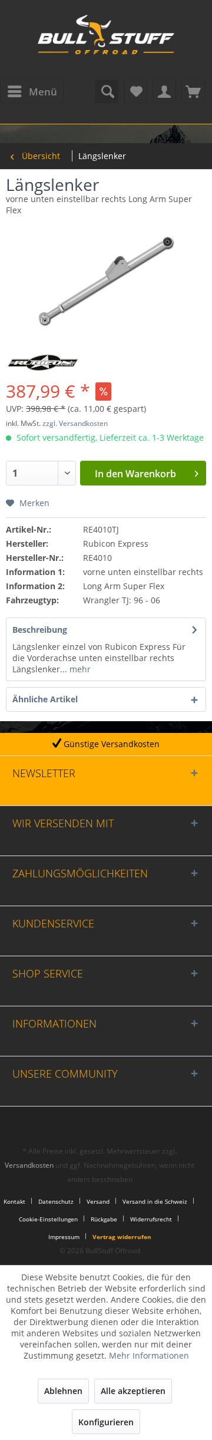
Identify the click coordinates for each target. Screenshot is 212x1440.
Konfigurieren (106, 1422)
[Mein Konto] (164, 91)
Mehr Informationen (149, 1355)
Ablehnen (63, 1390)
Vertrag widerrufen (121, 1237)
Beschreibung (39, 629)
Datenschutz (56, 1201)
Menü (43, 91)
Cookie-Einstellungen (48, 1219)
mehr (79, 669)
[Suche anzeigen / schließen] (106, 91)
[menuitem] (32, 91)
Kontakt (14, 1201)
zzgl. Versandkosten (75, 423)
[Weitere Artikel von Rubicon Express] (43, 362)
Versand (98, 1201)
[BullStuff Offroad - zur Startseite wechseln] (106, 41)
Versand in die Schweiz (154, 1201)
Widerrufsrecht (151, 1219)
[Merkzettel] (135, 91)
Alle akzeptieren (133, 1390)
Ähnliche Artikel (45, 699)
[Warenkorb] (193, 91)
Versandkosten (29, 1165)
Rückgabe (104, 1219)
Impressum (64, 1237)
